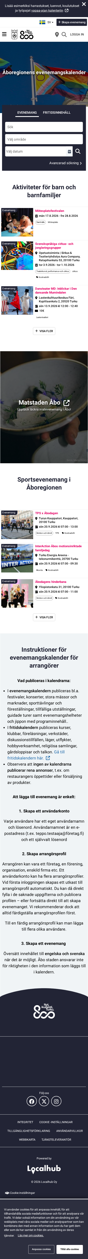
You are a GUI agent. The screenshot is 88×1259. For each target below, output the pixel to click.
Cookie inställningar (22, 1192)
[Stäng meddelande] (84, 4)
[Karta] (57, 34)
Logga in (77, 34)
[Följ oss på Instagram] (56, 1101)
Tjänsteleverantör (56, 1139)
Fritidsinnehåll (57, 112)
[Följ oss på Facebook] (32, 1101)
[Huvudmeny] (4, 34)
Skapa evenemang (74, 22)
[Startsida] (22, 34)
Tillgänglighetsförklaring (28, 1130)
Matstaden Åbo (39, 402)
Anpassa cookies (41, 1249)
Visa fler (46, 331)
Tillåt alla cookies (69, 1249)
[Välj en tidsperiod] (69, 151)
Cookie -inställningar (56, 1122)
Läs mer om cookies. (31, 1235)
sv (50, 21)
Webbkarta (27, 1139)
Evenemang (27, 112)
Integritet (25, 1122)
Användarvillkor (69, 1130)
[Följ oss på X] (44, 1101)
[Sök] (64, 34)
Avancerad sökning (64, 163)
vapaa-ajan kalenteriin (47, 10)
